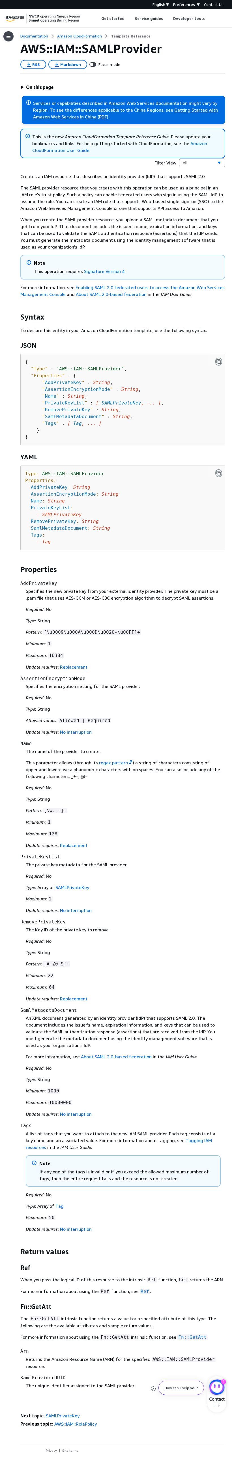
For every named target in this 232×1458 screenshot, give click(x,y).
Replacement (73, 667)
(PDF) (103, 117)
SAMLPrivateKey (121, 403)
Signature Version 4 (104, 271)
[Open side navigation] (8, 36)
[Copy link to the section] (15, 317)
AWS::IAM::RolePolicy (75, 1424)
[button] (37, 87)
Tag (77, 423)
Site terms (70, 1450)
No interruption (76, 732)
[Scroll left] (96, 18)
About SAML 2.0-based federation (111, 294)
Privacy (51, 1450)
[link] (131, 36)
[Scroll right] (209, 18)
